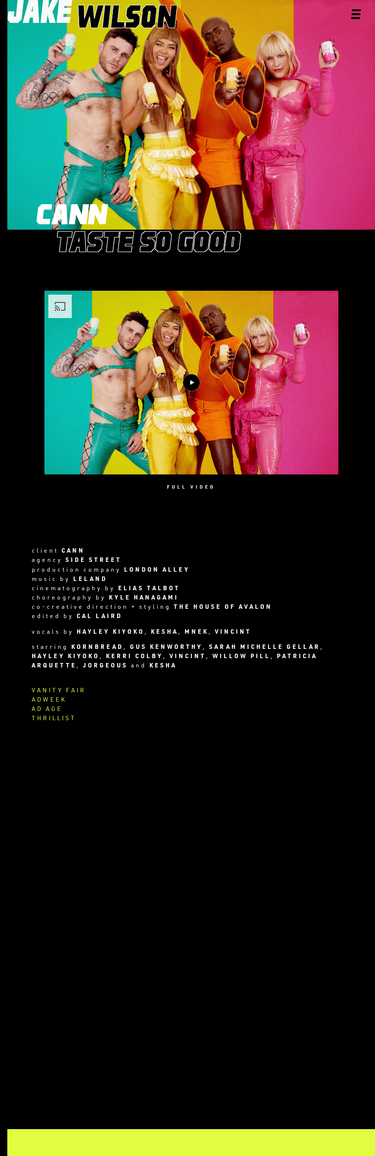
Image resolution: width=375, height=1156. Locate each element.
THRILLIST (54, 718)
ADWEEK (49, 699)
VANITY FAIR (59, 690)
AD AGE (47, 708)
